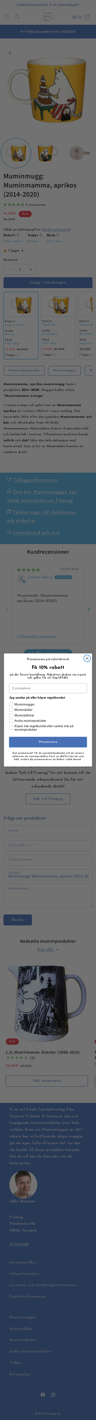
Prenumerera (48, 742)
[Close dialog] (87, 658)
